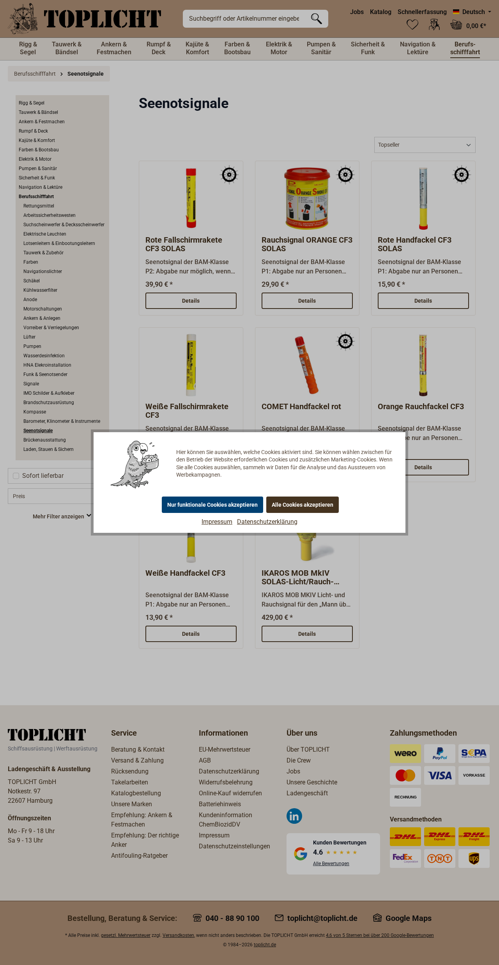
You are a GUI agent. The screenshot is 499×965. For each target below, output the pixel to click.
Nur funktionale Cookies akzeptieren (212, 505)
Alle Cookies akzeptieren (302, 505)
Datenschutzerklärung (267, 521)
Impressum (217, 521)
